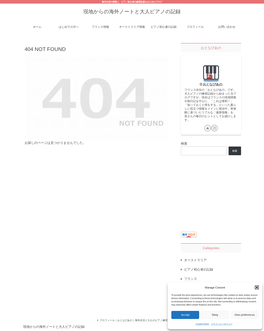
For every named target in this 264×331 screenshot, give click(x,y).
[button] (257, 287)
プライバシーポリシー (222, 324)
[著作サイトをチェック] (207, 128)
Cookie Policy (202, 324)
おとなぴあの (212, 84)
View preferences (244, 314)
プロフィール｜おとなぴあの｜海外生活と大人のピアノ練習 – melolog (139, 320)
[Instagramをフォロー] (214, 128)
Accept (185, 314)
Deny (215, 314)
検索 (184, 143)
